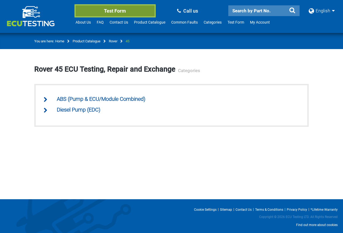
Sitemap (226, 210)
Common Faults (184, 22)
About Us (83, 22)
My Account (260, 22)
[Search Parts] (292, 10)
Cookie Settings (205, 210)
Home (59, 41)
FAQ (100, 22)
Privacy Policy (297, 210)
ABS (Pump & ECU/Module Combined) (101, 99)
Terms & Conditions (269, 210)
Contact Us (119, 22)
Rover (113, 41)
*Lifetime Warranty (324, 210)
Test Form (115, 11)
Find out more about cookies (317, 225)
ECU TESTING (38, 20)
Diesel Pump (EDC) (78, 110)
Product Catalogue (149, 22)
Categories (213, 22)
